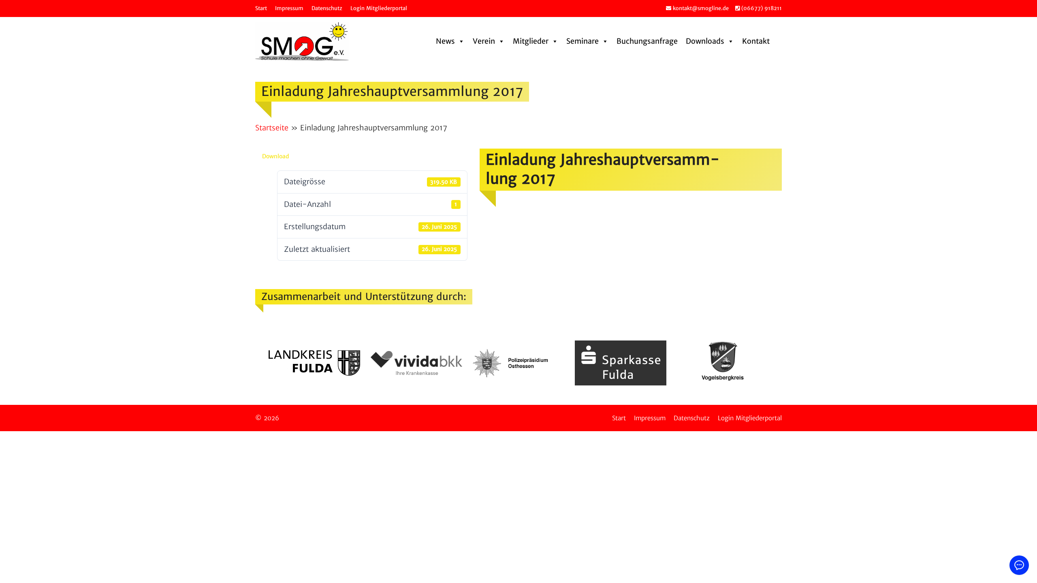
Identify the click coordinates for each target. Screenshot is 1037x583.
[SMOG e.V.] (302, 41)
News (445, 41)
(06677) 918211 (761, 8)
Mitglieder (530, 41)
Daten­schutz (327, 8)
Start (261, 8)
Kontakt (756, 41)
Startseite (271, 127)
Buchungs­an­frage (647, 41)
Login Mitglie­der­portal (378, 8)
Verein (484, 41)
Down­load (275, 156)
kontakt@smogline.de (700, 8)
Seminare (582, 41)
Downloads (705, 41)
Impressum (289, 8)
